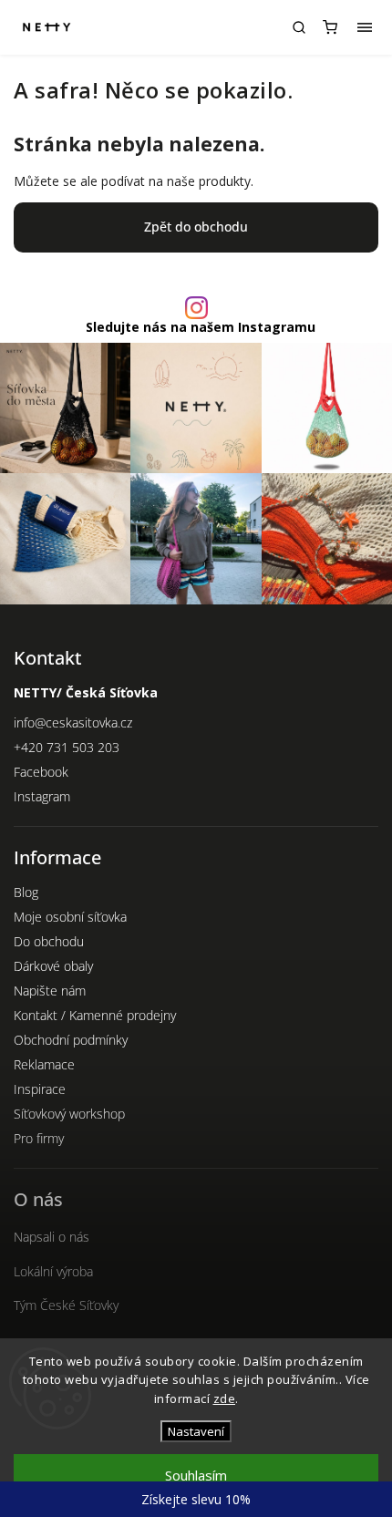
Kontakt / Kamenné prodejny (95, 1015)
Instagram (42, 796)
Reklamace (44, 1064)
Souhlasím (196, 1475)
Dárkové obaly (53, 966)
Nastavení (196, 1431)
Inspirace (40, 1089)
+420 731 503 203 (66, 747)
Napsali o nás (51, 1236)
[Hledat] (299, 27)
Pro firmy (39, 1138)
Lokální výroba (53, 1271)
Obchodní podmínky (71, 1039)
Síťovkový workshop (69, 1113)
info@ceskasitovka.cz (73, 722)
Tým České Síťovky (66, 1305)
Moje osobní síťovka (70, 916)
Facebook (41, 771)
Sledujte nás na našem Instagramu (200, 327)
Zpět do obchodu (196, 226)
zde (224, 1398)
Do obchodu (49, 941)
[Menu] (364, 27)
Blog (26, 892)
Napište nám (50, 990)
